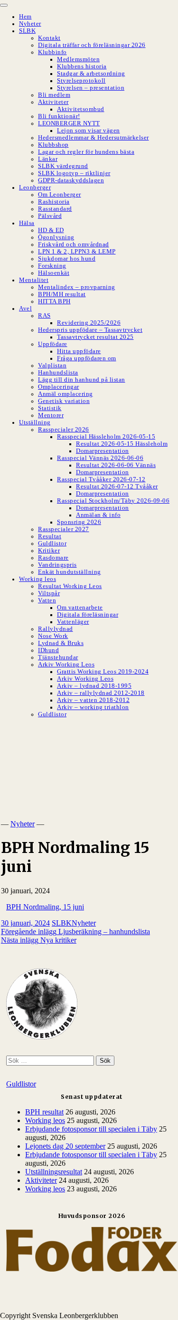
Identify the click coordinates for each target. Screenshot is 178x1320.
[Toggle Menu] (4, 5)
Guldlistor (52, 543)
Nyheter (30, 23)
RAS (44, 315)
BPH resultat (44, 1112)
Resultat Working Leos (70, 586)
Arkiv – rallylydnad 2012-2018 (101, 693)
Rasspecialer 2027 (63, 529)
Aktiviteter (53, 102)
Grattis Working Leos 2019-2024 (103, 671)
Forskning (52, 265)
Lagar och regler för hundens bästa (86, 152)
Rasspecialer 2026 (63, 429)
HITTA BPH (54, 301)
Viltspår (49, 593)
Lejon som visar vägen (88, 130)
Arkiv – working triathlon (93, 707)
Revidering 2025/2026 (89, 322)
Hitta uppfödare (79, 351)
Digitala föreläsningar (87, 614)
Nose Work (53, 636)
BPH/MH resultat (62, 294)
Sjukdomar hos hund (66, 258)
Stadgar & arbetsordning (91, 73)
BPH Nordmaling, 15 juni (45, 907)
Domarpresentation (102, 451)
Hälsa (27, 223)
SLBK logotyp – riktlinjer (74, 173)
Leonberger (35, 187)
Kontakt (49, 38)
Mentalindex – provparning (76, 287)
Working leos (37, 579)
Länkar (47, 159)
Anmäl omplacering (65, 394)
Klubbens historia (82, 66)
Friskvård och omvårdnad (73, 244)
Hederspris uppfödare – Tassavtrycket (90, 330)
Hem (25, 16)
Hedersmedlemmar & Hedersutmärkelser (93, 137)
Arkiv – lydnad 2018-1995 (94, 686)
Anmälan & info (98, 515)
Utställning (35, 422)
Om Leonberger (59, 194)
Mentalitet (33, 280)
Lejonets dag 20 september (65, 1146)
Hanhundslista (58, 372)
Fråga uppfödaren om (86, 358)
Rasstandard (55, 209)
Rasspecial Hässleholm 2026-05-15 (106, 436)
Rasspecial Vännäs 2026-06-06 (100, 458)
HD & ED (51, 230)
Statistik (50, 408)
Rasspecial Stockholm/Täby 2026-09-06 (113, 500)
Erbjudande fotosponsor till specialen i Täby (91, 1129)
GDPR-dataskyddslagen (71, 180)
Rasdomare (53, 557)
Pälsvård (50, 216)
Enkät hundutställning (69, 572)
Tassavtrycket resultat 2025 (95, 337)
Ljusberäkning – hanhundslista (75, 931)
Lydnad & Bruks (61, 643)
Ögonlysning (56, 237)
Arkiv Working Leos (66, 664)
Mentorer (51, 415)
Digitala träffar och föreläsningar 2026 (92, 45)
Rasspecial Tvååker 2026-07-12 (101, 479)
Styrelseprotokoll (81, 80)
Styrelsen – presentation (90, 87)
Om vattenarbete (80, 607)
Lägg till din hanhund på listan (81, 379)
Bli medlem (54, 95)
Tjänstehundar (58, 657)
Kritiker (49, 550)
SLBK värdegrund (63, 166)
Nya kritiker (38, 940)
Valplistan (52, 365)
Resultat (49, 536)
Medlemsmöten (78, 59)
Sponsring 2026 (79, 522)
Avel (25, 308)
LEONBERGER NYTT (69, 123)
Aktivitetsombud (80, 109)
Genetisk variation (64, 401)
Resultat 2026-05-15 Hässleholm (122, 443)
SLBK (27, 31)
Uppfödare (52, 344)
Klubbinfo (52, 52)
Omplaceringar (58, 387)
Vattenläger (73, 621)
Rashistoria (54, 201)
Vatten (47, 600)
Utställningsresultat (53, 1172)
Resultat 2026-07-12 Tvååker (117, 486)
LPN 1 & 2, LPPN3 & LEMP (77, 251)
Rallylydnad (55, 629)
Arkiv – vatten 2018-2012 (93, 700)
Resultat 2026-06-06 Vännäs (116, 465)
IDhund (48, 650)
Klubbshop (53, 144)
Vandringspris (57, 565)
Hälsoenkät (53, 273)
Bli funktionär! (59, 116)
